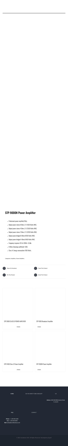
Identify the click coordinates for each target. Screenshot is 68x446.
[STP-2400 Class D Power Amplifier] (18, 346)
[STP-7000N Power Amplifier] (50, 346)
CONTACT (33, 412)
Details (18, 326)
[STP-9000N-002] (34, 113)
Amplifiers (13, 258)
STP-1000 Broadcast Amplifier (44, 321)
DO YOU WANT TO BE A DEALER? (34, 393)
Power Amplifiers (20, 258)
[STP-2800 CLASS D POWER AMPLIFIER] (18, 303)
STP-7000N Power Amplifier (44, 364)
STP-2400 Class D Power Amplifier (13, 364)
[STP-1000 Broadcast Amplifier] (50, 303)
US (56, 393)
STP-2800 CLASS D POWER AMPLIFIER (15, 321)
